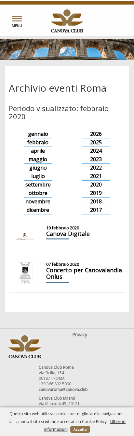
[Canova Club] (67, 21)
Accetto (80, 429)
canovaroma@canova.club (63, 389)
